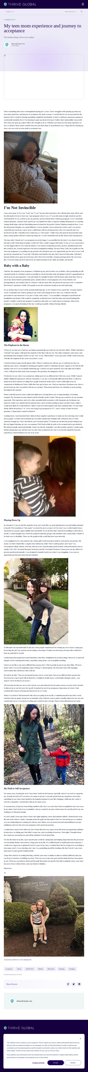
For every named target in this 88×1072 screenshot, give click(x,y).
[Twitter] (73, 984)
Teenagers (72, 969)
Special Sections (69, 11)
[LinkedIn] (79, 984)
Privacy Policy (54, 1051)
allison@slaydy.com (18, 44)
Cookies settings (38, 1063)
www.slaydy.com (25, 960)
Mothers (40, 969)
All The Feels (29, 969)
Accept (55, 1063)
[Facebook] (68, 984)
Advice (19, 969)
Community (10, 20)
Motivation (51, 969)
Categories (9, 11)
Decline (73, 1063)
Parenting (61, 969)
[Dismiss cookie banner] (80, 1038)
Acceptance (9, 969)
